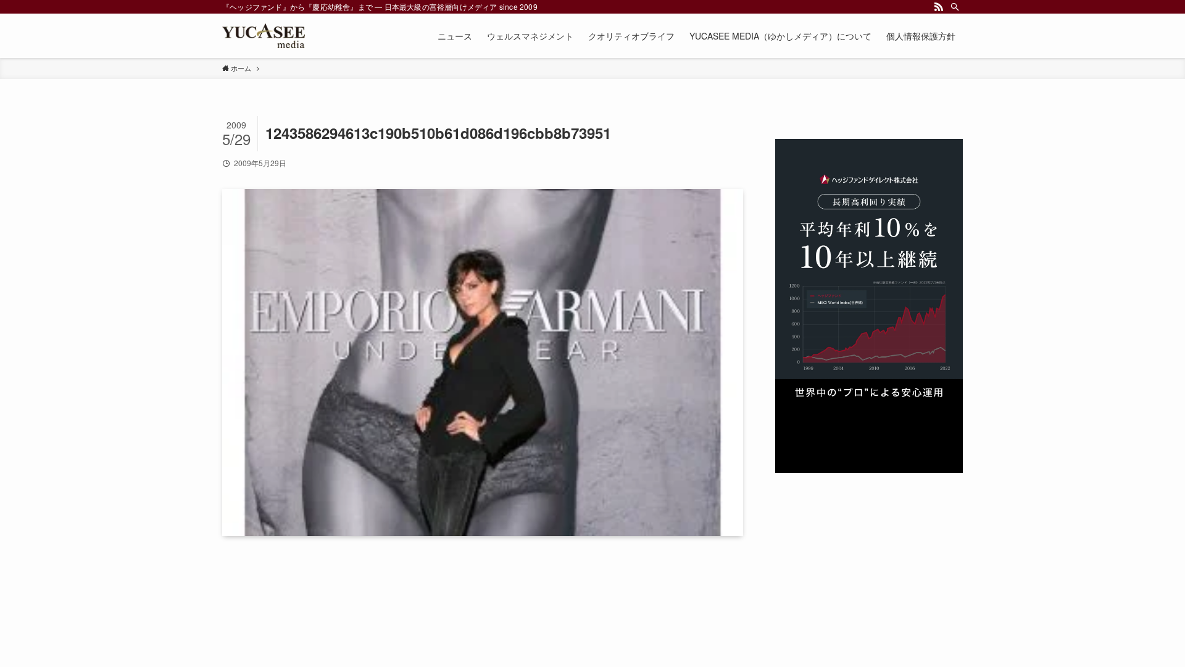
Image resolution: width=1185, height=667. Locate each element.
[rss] (939, 7)
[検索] (955, 7)
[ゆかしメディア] (263, 35)
